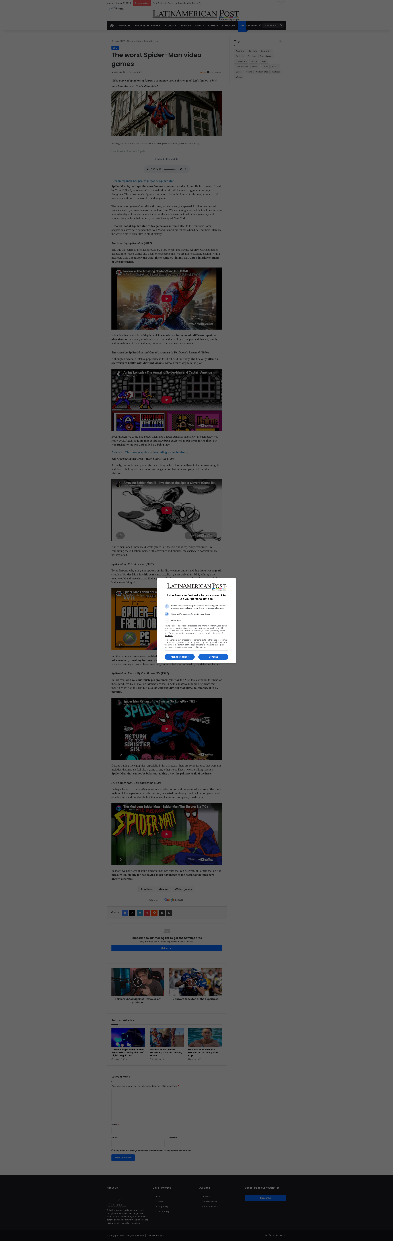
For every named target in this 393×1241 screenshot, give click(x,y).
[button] (196, 621)
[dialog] (196, 620)
